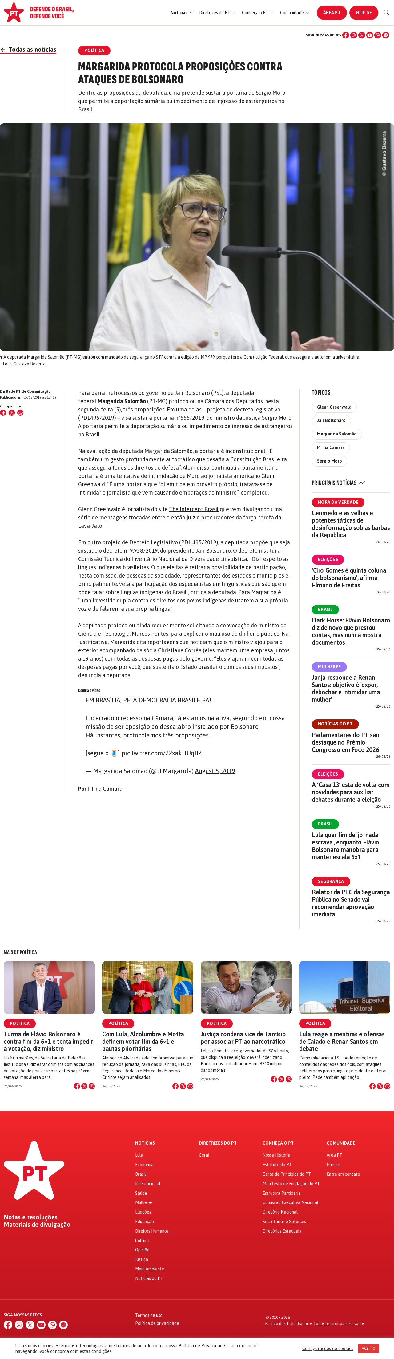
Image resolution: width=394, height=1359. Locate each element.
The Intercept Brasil (194, 509)
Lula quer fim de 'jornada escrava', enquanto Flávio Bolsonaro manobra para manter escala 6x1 (345, 845)
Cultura (142, 1240)
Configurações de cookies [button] (327, 1348)
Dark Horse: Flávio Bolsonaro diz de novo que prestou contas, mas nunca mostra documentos (351, 631)
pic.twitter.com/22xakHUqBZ (162, 753)
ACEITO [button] (369, 1348)
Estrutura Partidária (282, 1193)
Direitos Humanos (152, 1231)
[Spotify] (385, 35)
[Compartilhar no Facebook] (3, 413)
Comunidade (341, 1143)
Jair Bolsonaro (331, 420)
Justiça (141, 1259)
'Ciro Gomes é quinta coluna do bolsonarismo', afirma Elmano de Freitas (349, 578)
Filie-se (364, 12)
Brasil (325, 609)
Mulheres (329, 666)
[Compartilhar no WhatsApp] (20, 413)
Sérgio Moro (329, 461)
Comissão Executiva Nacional (290, 1202)
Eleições (328, 559)
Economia (144, 1164)
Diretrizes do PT (218, 1143)
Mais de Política (20, 952)
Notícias (145, 1143)
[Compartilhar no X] (84, 1086)
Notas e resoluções (31, 1217)
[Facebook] (345, 35)
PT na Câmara (105, 788)
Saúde (141, 1193)
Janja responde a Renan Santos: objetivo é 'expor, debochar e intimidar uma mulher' (346, 688)
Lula (139, 1155)
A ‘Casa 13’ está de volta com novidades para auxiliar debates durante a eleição (350, 792)
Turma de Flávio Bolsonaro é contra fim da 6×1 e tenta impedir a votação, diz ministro (48, 1041)
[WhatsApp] (377, 35)
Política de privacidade (157, 1323)
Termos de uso (149, 1315)
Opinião (142, 1249)
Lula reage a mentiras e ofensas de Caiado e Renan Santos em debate (342, 1041)
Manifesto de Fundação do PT (291, 1183)
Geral (204, 1155)
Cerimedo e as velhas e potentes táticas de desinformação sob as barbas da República (351, 523)
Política (20, 1023)
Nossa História (276, 1155)
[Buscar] (386, 13)
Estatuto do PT (277, 1164)
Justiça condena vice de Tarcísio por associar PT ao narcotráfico (243, 1038)
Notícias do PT (335, 723)
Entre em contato (343, 1174)
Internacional (147, 1183)
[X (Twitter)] (361, 35)
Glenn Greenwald (334, 407)
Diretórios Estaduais (282, 1231)
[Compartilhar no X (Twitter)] (12, 413)
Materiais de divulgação (37, 1224)
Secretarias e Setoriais (284, 1221)
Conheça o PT (278, 1143)
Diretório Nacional (280, 1212)
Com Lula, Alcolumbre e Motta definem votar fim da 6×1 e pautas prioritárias (143, 1041)
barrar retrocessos (114, 393)
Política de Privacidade (202, 1345)
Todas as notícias (28, 49)
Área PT (331, 12)
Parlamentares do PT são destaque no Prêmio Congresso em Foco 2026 (346, 742)
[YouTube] (369, 35)
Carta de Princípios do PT (287, 1174)
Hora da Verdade (338, 502)
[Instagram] (353, 35)
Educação (144, 1221)
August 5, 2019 (215, 770)
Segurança (331, 881)
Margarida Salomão (337, 433)
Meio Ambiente (149, 1268)
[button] (181, 12)
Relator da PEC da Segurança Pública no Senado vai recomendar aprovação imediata (351, 903)
